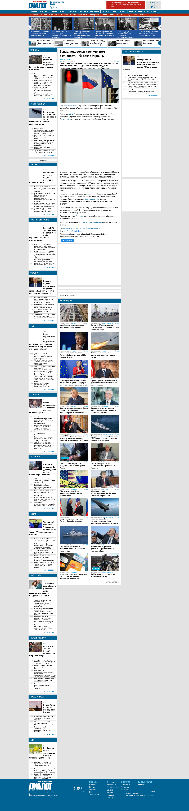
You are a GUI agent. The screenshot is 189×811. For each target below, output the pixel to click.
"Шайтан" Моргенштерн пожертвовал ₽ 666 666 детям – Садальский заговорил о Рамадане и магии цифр (43, 603)
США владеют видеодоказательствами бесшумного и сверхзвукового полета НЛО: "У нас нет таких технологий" (45, 673)
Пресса (111, 15)
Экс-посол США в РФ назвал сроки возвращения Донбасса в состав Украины (44, 316)
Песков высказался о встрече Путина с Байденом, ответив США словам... (61, 34)
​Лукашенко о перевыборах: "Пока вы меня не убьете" (44, 151)
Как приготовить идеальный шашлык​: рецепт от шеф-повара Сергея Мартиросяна (44, 770)
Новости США (71, 228)
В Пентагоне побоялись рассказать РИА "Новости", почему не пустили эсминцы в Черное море (44, 247)
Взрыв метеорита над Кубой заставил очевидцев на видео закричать (44, 680)
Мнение (73, 15)
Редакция (125, 787)
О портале (125, 784)
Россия (43, 11)
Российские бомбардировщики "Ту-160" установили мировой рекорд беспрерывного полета (44, 131)
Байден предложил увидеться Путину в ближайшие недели (41, 384)
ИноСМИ (64, 15)
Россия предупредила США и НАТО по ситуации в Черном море (45, 137)
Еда (129, 15)
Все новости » (49, 98)
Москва (44, 15)
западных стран (71, 105)
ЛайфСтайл (82, 15)
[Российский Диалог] (38, 8)
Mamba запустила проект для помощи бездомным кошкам (43, 718)
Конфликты (96, 228)
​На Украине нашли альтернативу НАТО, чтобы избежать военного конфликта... (98, 43)
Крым (57, 15)
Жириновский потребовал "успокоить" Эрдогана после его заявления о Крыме (44, 210)
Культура (151, 11)
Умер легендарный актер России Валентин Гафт (43, 94)
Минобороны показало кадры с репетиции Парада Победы (40, 33)
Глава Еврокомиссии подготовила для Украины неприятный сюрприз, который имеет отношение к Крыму (74, 382)
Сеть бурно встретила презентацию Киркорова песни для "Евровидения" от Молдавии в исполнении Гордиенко (44, 445)
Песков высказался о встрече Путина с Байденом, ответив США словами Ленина (44, 189)
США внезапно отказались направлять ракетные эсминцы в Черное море (44, 259)
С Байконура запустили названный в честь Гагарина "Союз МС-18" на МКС (44, 661)
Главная (33, 11)
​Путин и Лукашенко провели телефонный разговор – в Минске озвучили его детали (44, 204)
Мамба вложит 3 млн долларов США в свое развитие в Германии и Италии (42, 729)
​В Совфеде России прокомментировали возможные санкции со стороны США (42, 486)
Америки (66, 119)
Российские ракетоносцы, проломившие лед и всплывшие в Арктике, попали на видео (126, 4)
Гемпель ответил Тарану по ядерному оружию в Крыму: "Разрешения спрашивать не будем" (44, 253)
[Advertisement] (89, 145)
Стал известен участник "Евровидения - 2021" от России (43, 433)
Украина (53, 11)
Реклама (142, 784)
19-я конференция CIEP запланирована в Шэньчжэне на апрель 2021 (44, 723)
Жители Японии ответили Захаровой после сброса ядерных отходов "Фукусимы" (43, 362)
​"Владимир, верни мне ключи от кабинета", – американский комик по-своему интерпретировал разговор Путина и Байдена (45, 370)
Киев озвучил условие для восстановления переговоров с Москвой (151, 43)
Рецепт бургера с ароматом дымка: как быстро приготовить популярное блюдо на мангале (44, 776)
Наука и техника (137, 11)
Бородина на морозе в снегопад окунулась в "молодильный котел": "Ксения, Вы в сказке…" (42, 427)
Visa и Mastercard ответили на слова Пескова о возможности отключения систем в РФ (44, 493)
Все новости (34, 15)
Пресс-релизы (94, 15)
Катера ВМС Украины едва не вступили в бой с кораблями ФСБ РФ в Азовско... (45, 43)
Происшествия (109, 11)
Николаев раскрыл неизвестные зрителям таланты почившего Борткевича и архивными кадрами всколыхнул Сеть (43, 620)
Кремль (88, 199)
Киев (51, 15)
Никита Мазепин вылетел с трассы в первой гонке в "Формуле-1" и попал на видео (44, 565)
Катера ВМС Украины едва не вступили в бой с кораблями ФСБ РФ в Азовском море (105, 327)
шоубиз (122, 11)
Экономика (72, 11)
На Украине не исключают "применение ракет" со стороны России (71, 43)
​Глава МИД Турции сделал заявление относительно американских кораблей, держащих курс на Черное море (44, 378)
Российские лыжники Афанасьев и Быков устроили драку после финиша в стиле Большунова (44, 558)
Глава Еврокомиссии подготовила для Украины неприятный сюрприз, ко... (82, 34)
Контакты (125, 789)
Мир (62, 11)
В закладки (67, 240)
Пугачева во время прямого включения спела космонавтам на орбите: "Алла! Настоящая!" (44, 627)
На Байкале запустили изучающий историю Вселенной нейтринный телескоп (43, 686)
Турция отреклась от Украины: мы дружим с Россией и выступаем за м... (104, 34)
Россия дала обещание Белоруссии (42, 147)
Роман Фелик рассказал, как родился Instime (49, 708)
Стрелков (79, 216)
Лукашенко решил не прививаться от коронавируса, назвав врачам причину (42, 89)
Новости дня (121, 15)
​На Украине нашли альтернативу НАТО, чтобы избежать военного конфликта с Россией (43, 300)
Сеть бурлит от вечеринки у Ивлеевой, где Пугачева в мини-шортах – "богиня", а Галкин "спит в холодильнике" (44, 420)
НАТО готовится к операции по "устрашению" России (44, 263)
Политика (79, 228)
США (71, 114)
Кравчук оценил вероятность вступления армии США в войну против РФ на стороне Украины (141, 64)
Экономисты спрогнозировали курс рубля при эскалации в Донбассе (45, 504)
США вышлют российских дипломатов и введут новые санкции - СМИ (148, 33)
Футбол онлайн (139, 15)
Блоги (104, 351)
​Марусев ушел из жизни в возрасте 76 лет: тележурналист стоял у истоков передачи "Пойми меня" (43, 611)
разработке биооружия (92, 222)
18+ (55, 8)
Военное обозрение (89, 11)
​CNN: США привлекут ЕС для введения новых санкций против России (124, 43)
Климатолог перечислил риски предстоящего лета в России (44, 667)
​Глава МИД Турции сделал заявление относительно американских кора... (125, 34)
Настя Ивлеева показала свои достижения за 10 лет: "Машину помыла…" (44, 438)
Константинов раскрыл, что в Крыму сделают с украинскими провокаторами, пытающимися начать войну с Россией (44, 197)
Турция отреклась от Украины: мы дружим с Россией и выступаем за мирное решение (43, 356)
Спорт (104, 15)
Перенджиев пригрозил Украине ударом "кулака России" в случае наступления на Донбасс (43, 83)
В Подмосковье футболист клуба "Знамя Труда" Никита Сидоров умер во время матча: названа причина (44, 546)
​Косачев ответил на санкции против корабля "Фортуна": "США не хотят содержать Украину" (44, 76)
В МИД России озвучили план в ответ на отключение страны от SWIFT (44, 499)
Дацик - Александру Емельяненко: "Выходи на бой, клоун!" (43, 552)
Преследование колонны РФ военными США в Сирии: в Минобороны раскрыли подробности (45, 143)
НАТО (65, 228)
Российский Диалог (75, 231)
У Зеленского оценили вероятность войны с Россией (42, 311)
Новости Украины (87, 228)
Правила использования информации (43, 795)
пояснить (95, 199)
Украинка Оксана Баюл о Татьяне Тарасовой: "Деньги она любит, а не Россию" (44, 540)
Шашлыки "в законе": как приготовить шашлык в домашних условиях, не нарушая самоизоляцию (43, 764)
